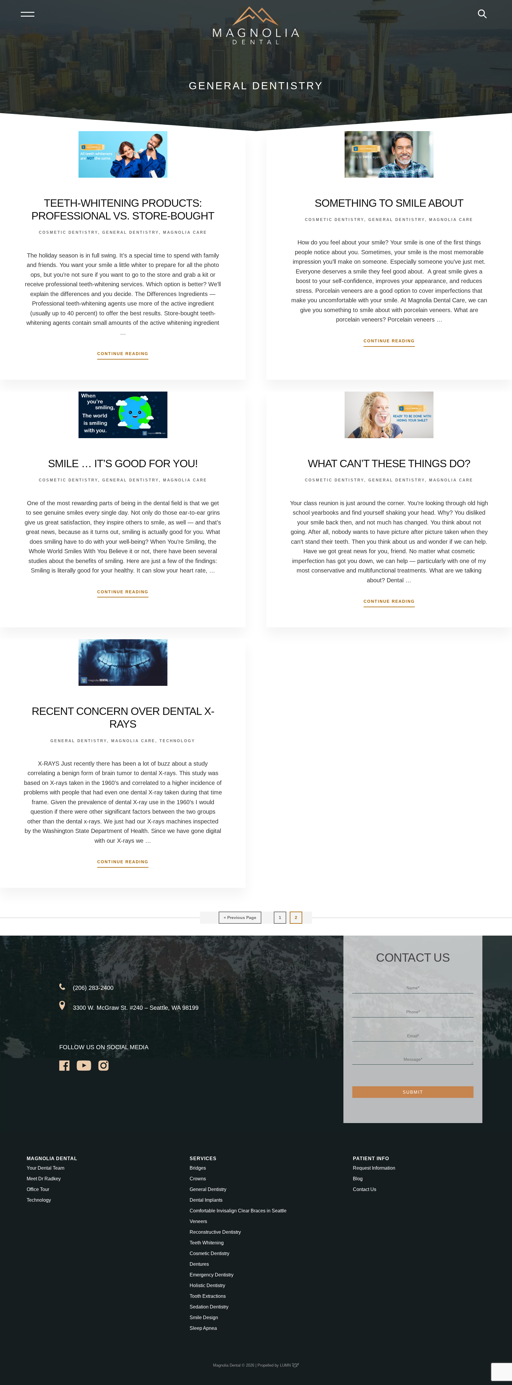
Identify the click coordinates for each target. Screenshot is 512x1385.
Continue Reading (122, 355)
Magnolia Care (185, 232)
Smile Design (204, 1317)
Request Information (374, 1168)
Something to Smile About (389, 203)
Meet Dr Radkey (44, 1178)
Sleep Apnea (203, 1328)
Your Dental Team (45, 1168)
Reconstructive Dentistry (215, 1232)
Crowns (198, 1178)
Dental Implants (206, 1200)
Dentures (199, 1264)
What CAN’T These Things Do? (389, 463)
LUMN (286, 1365)
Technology (177, 741)
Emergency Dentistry (211, 1274)
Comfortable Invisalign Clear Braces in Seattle (238, 1210)
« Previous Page (240, 919)
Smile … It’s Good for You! (123, 463)
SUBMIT (413, 1092)
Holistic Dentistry (207, 1285)
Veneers (198, 1221)
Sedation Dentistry (209, 1306)
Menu (27, 14)
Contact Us (364, 1189)
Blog (358, 1178)
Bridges (198, 1168)
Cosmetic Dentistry (68, 232)
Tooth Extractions (208, 1296)
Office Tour (38, 1189)
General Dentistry (130, 232)
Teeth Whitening (207, 1242)
